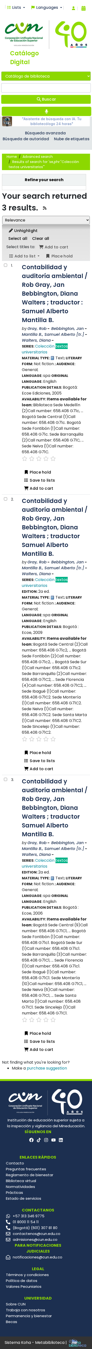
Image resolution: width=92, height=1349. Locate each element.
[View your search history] (83, 8)
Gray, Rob (37, 328)
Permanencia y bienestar (29, 1315)
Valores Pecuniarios (23, 1286)
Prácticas (14, 1192)
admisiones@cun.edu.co (35, 1239)
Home (12, 156)
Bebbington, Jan (67, 328)
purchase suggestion (47, 1068)
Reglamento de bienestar (29, 1174)
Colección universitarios (45, 349)
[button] (16, 8)
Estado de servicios (23, 1198)
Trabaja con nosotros (25, 1310)
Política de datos (21, 1280)
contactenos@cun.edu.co (36, 1233)
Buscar (49, 99)
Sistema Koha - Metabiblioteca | (36, 1342)
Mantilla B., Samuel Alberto (53, 334)
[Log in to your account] (73, 8)
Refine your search (44, 180)
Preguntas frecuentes (26, 1169)
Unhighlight (25, 230)
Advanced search (38, 156)
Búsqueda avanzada (45, 133)
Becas (11, 1321)
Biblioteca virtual (21, 1180)
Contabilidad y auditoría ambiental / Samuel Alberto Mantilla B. (55, 293)
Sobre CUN (16, 1304)
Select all (17, 238)
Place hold (40, 472)
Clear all (40, 238)
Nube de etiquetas (72, 138)
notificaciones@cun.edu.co (37, 1257)
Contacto (15, 1163)
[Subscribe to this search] (44, 208)
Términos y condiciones (27, 1274)
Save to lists (42, 480)
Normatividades (20, 1186)
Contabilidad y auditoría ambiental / (55, 527)
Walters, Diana (36, 340)
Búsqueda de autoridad (26, 138)
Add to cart (41, 488)
